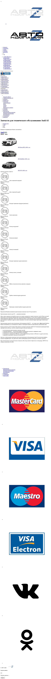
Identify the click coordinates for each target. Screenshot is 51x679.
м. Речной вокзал (7, 62)
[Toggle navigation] (1, 1)
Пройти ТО (5, 100)
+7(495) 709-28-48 (7, 61)
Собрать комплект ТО (8, 98)
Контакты (5, 52)
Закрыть (2, 677)
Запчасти (5, 47)
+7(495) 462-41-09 (7, 66)
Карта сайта (6, 375)
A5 (4, 126)
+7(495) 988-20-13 (7, 56)
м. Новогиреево (6, 60)
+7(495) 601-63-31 (7, 64)
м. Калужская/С (4, 89)
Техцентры (5, 48)
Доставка (5, 50)
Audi (4, 124)
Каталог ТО (6, 123)
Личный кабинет (7, 96)
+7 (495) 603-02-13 (7, 68)
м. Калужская (6, 58)
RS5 (5, 132)
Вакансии (5, 117)
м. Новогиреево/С (5, 92)
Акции (4, 49)
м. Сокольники (6, 67)
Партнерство (6, 111)
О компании (6, 116)
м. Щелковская (6, 65)
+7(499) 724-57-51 (7, 59)
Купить (2, 183)
